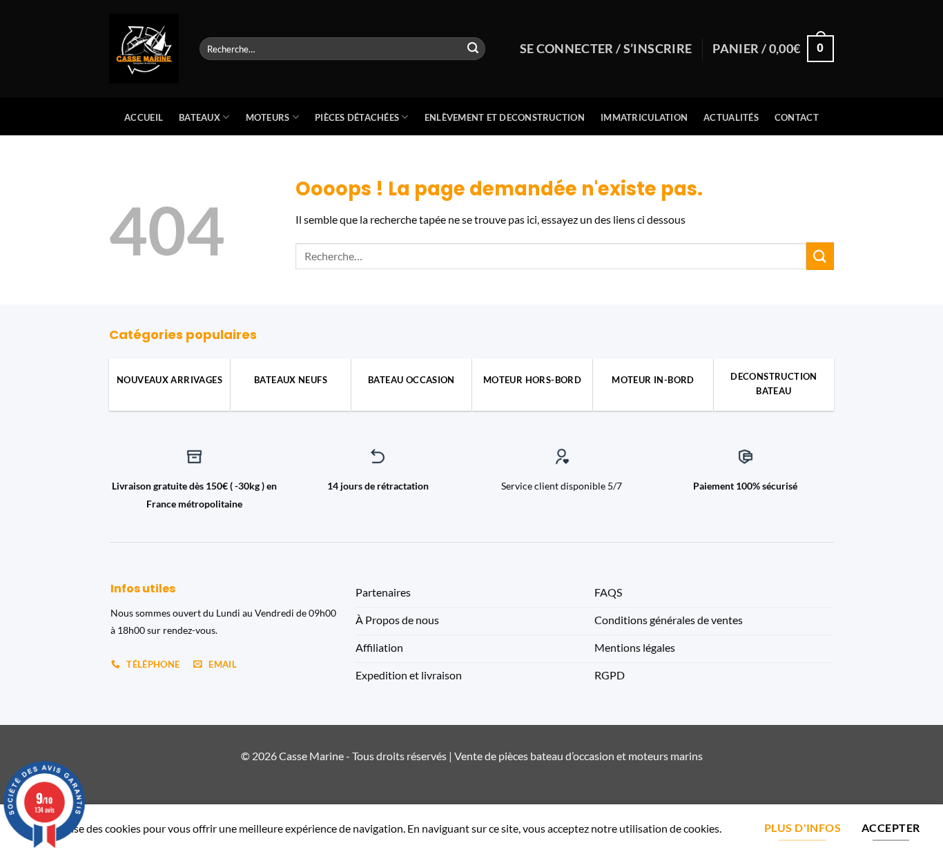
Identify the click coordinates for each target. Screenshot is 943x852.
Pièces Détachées (357, 117)
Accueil (143, 117)
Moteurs (268, 117)
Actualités (731, 117)
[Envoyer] (473, 49)
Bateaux (199, 117)
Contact (797, 117)
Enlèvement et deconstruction (505, 117)
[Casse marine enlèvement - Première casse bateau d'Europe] (144, 49)
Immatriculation (644, 117)
